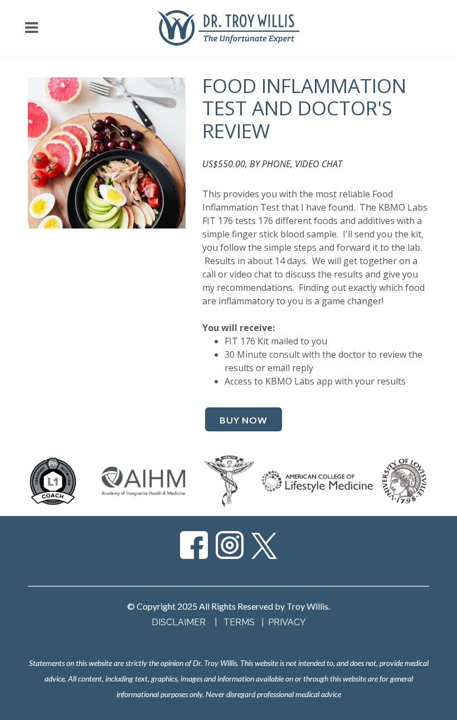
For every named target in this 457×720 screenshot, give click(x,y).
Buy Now (244, 420)
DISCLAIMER (179, 622)
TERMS (240, 622)
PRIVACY (287, 622)
